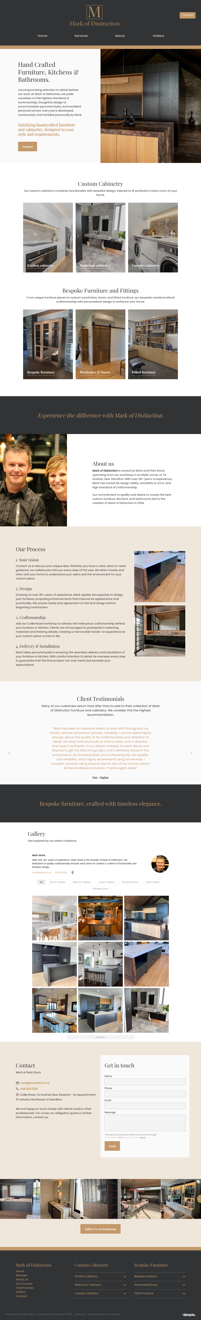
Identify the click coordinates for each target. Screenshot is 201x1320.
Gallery (21, 1292)
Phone (108, 1088)
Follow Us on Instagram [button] (100, 1229)
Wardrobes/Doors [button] (100, 888)
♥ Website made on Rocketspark (104, 1314)
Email (108, 1100)
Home (20, 1271)
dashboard (80, 1314)
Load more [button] (100, 1037)
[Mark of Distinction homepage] (94, 15)
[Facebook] (72, 872)
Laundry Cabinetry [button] (106, 882)
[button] (54, 918)
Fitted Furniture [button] (152, 882)
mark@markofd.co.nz (42, 872)
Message (110, 1112)
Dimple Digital (27, 1314)
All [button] (41, 882)
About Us (22, 1280)
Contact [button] (27, 146)
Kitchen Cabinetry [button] (58, 882)
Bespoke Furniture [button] (130, 882)
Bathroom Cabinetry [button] (82, 882)
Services (21, 1275)
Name (108, 1076)
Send (112, 1146)
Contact (187, 15)
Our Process (24, 1284)
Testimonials (24, 1288)
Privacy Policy (111, 1137)
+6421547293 (60, 872)
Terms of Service (131, 1137)
